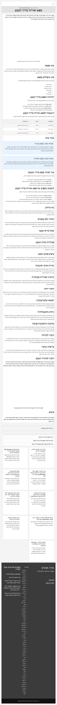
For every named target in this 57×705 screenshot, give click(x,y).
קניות (24, 591)
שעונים (24, 579)
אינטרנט (24, 686)
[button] (53, 4)
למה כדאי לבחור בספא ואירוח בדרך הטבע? (43, 440)
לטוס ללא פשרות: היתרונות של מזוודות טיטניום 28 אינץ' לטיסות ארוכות (12, 473)
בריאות (24, 665)
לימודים (24, 631)
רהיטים (24, 589)
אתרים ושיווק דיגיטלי (24, 678)
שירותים (24, 581)
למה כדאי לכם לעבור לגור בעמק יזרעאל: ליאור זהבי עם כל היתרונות (12, 494)
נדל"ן (24, 621)
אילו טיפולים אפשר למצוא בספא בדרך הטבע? (42, 444)
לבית (24, 638)
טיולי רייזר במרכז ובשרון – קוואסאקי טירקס (38, 450)
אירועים (24, 684)
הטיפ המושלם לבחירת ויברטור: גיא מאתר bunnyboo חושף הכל (43, 518)
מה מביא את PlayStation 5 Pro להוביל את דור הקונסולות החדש (11, 451)
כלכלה (24, 642)
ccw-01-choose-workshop (13, 574)
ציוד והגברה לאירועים (23, 600)
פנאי (31, 8)
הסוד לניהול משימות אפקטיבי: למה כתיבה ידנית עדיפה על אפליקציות (37, 494)
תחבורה (24, 578)
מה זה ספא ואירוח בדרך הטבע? (46, 437)
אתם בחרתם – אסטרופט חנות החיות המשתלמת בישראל (38, 543)
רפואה (24, 587)
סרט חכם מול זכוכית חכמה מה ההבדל (13, 518)
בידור (24, 674)
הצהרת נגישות (50, 583)
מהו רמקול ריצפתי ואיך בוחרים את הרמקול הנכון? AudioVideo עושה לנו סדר (37, 473)
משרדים (24, 623)
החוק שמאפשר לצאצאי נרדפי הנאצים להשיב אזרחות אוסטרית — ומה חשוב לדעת (11, 588)
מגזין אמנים (47, 567)
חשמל (24, 644)
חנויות (24, 646)
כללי (25, 640)
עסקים (24, 616)
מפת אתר (51, 580)
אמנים (24, 682)
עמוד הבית (35, 8)
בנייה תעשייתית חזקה (14, 577)
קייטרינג (24, 593)
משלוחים (24, 625)
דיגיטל (24, 655)
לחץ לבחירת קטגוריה (24, 634)
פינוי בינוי (24, 610)
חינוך (24, 648)
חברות (24, 650)
